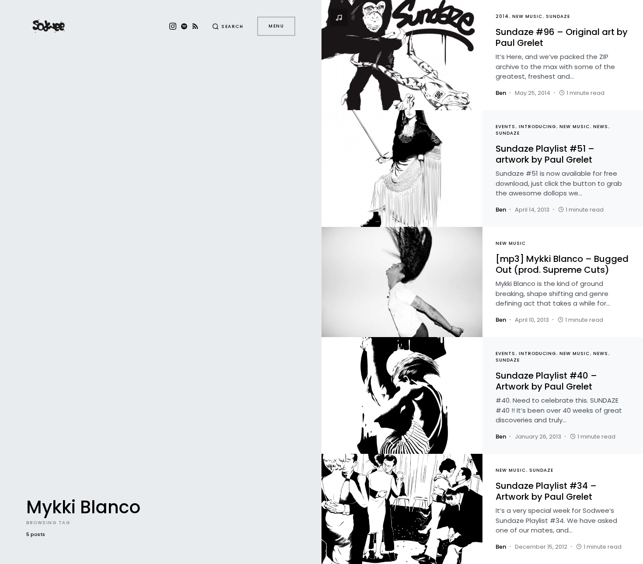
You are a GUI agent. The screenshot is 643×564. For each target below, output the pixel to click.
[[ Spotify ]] (184, 26)
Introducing (537, 126)
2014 (502, 16)
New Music (527, 16)
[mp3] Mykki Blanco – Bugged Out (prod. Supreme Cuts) (562, 264)
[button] (228, 26)
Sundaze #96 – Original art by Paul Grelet (562, 37)
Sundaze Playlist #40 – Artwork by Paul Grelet (546, 381)
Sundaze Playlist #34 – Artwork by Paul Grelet (546, 491)
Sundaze (558, 16)
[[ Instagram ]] (172, 26)
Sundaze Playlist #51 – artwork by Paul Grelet (545, 154)
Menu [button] (276, 26)
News (600, 126)
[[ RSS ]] (195, 26)
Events (505, 126)
